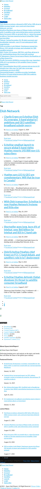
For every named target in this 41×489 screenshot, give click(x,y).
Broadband (8, 10)
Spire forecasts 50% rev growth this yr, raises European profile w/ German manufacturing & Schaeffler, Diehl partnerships (20, 36)
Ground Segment (11, 330)
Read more (7, 138)
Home (6, 4)
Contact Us (2, 462)
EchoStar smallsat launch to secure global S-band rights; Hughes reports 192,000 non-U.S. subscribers (22, 149)
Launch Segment (9, 332)
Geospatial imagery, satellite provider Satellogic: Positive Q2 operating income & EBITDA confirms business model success (18, 74)
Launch (6, 14)
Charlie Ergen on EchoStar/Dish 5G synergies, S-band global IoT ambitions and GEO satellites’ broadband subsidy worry (21, 121)
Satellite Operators (10, 337)
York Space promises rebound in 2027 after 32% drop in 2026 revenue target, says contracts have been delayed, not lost (20, 26)
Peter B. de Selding (12, 130)
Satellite (7, 12)
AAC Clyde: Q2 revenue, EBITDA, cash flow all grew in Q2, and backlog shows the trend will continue (19, 53)
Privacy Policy (26, 461)
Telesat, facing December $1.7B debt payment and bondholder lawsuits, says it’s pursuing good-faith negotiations (18, 42)
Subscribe (7, 18)
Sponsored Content (12, 339)
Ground (7, 8)
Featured (8, 328)
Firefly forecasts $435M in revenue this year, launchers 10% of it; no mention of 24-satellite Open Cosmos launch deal (20, 62)
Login (6, 16)
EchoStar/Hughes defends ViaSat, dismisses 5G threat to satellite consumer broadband (22, 280)
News (6, 336)
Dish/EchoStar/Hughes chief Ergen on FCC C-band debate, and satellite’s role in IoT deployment (22, 254)
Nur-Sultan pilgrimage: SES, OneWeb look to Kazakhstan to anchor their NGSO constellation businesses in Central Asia (22, 389)
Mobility (7, 6)
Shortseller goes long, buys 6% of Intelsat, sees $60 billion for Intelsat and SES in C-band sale (22, 229)
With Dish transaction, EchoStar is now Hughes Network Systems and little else (22, 204)
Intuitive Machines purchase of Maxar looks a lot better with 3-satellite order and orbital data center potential (20, 31)
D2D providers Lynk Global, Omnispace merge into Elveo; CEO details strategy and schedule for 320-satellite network (18, 48)
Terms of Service (35, 461)
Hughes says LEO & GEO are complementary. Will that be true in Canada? (22, 177)
